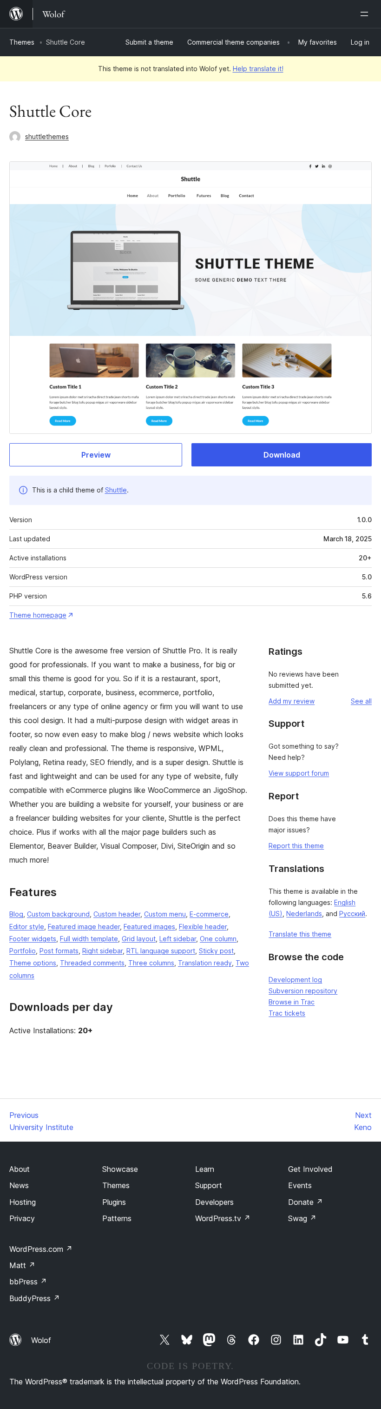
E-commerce (209, 914)
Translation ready (205, 963)
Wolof (41, 1340)
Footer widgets (32, 939)
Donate (305, 1202)
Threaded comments (92, 963)
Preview (96, 454)
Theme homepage (37, 615)
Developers (214, 1202)
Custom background (58, 914)
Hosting (22, 1202)
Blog (16, 914)
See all (361, 701)
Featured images (149, 926)
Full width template (89, 939)
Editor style (26, 926)
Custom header (116, 914)
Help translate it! (258, 69)
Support (208, 1185)
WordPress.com (40, 1249)
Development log (295, 980)
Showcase (120, 1169)
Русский (352, 913)
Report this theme (296, 846)
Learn (204, 1169)
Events (300, 1185)
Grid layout (139, 939)
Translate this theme (300, 934)
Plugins (114, 1202)
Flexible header (203, 926)
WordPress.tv (222, 1218)
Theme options (32, 963)
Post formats (59, 951)
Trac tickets (287, 1013)
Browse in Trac (292, 1002)
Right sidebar (102, 951)
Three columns (151, 963)
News (19, 1185)
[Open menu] (366, 14)
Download (281, 454)
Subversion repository (303, 991)
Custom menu (165, 914)
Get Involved (310, 1169)
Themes (21, 42)
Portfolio (22, 951)
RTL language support (160, 951)
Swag (302, 1218)
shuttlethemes (47, 136)
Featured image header (84, 926)
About (19, 1169)
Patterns (116, 1218)
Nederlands (304, 913)
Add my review (292, 701)
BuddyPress (34, 1298)
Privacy (22, 1218)
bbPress (28, 1281)
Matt (22, 1265)
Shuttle (116, 490)
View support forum (299, 773)
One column (218, 939)
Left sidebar (177, 939)
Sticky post (216, 951)
